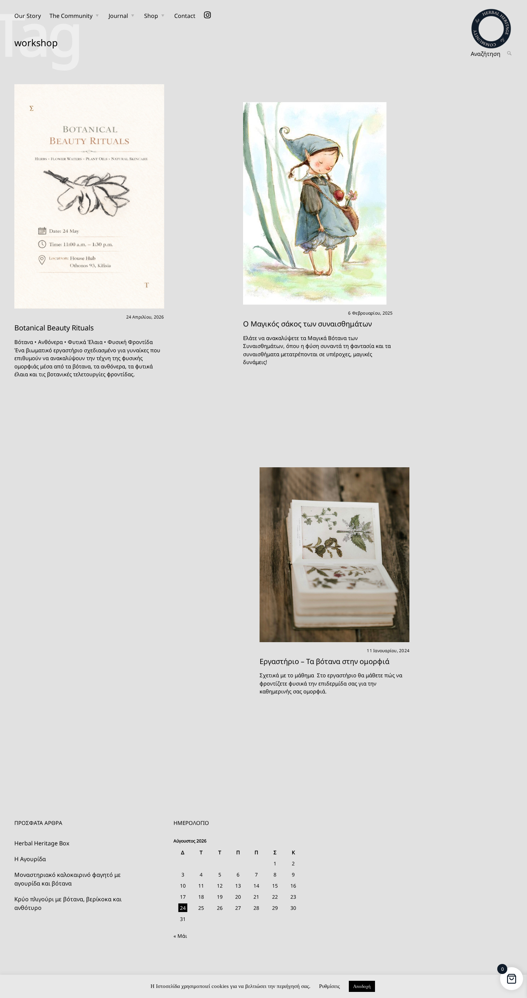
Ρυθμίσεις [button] (329, 986)
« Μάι (180, 935)
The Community (70, 16)
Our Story (27, 16)
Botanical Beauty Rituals (54, 328)
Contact (184, 16)
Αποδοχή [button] (362, 986)
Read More (236, 203)
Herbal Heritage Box (41, 843)
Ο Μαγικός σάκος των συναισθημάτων (307, 324)
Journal (118, 16)
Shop (151, 16)
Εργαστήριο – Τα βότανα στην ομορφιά (324, 661)
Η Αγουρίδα (30, 859)
